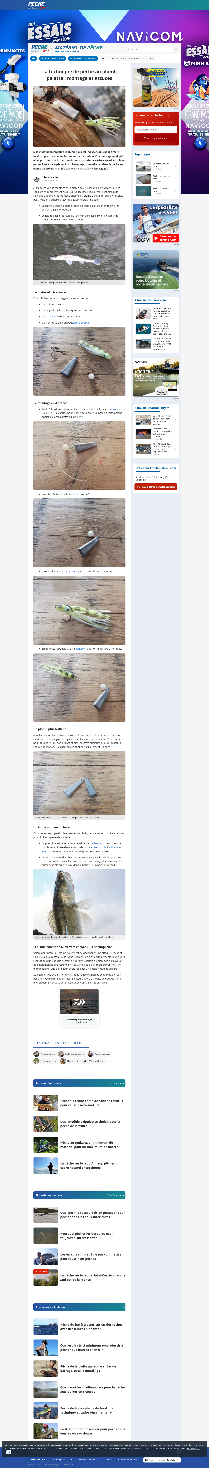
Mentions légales (57, 1459)
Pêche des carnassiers (83, 58)
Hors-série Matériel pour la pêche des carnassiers (127, 58)
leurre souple (81, 322)
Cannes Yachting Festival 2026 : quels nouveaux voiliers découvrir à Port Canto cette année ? (162, 328)
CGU (72, 1459)
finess (114, 847)
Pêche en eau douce (52, 58)
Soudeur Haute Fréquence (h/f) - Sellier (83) (152, 478)
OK (8, 1452)
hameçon (53, 316)
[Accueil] (33, 58)
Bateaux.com (34, 1464)
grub (44, 851)
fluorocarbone (117, 409)
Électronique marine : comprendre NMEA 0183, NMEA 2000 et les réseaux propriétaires (162, 343)
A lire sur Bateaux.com (150, 300)
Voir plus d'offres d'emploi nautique (156, 486)
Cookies (108, 1459)
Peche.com (69, 1464)
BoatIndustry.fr (52, 1464)
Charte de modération (127, 1459)
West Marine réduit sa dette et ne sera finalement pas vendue (161, 420)
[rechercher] (176, 49)
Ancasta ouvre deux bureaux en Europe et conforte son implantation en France (163, 449)
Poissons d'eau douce (78, 1083)
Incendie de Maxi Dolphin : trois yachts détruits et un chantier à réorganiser (162, 433)
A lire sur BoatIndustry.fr (151, 408)
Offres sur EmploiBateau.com (156, 468)
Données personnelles (89, 1459)
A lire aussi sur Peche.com (51, 1307)
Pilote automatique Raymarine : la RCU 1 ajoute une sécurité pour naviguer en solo (162, 313)
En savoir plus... (193, 1448)
